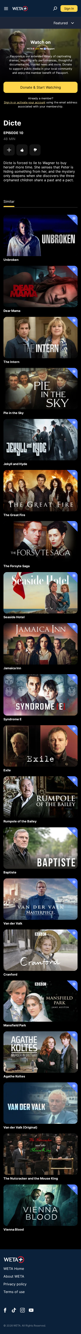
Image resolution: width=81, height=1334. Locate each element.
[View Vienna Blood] (40, 1205)
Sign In (69, 8)
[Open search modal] (55, 8)
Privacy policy (15, 1284)
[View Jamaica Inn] (40, 644)
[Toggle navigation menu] (6, 8)
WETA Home (13, 1268)
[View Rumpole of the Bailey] (40, 797)
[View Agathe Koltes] (40, 1052)
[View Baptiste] (40, 848)
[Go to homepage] (20, 8)
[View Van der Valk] (40, 899)
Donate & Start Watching (40, 87)
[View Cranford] (40, 950)
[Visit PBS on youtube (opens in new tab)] (31, 1311)
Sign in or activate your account (24, 102)
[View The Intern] (40, 337)
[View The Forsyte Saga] (40, 541)
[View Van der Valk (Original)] (40, 1103)
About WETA (13, 1276)
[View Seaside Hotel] (40, 592)
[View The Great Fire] (40, 490)
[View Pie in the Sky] (40, 388)
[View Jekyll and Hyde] (40, 439)
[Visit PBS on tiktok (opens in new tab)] (13, 1311)
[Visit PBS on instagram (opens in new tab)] (22, 1311)
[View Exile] (40, 746)
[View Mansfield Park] (40, 1001)
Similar (8, 201)
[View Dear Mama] (40, 286)
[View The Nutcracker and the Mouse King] (40, 1154)
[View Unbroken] (40, 235)
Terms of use (14, 1292)
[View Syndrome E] (40, 695)
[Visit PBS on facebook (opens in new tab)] (5, 1311)
